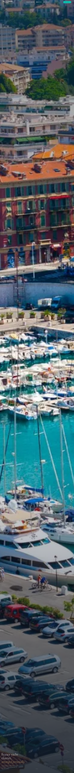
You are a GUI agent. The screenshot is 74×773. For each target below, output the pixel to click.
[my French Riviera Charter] (8, 2)
